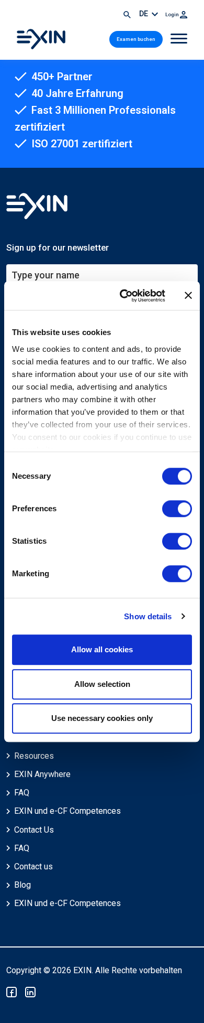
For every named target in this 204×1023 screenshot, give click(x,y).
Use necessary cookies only (102, 718)
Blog (22, 885)
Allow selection (102, 684)
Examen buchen (136, 39)
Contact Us (34, 830)
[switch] (177, 508)
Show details (148, 616)
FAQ (21, 793)
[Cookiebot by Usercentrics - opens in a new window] (123, 296)
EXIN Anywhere (42, 774)
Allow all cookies (102, 649)
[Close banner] (188, 295)
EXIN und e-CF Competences (67, 811)
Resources (34, 756)
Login (172, 14)
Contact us (33, 866)
